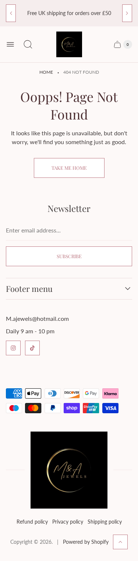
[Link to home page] (69, 470)
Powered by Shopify (86, 542)
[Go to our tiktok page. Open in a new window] (32, 348)
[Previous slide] (11, 13)
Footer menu (29, 288)
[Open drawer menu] (10, 44)
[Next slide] (127, 13)
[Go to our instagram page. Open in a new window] (13, 348)
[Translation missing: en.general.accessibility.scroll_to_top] (120, 542)
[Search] (28, 44)
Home (46, 72)
